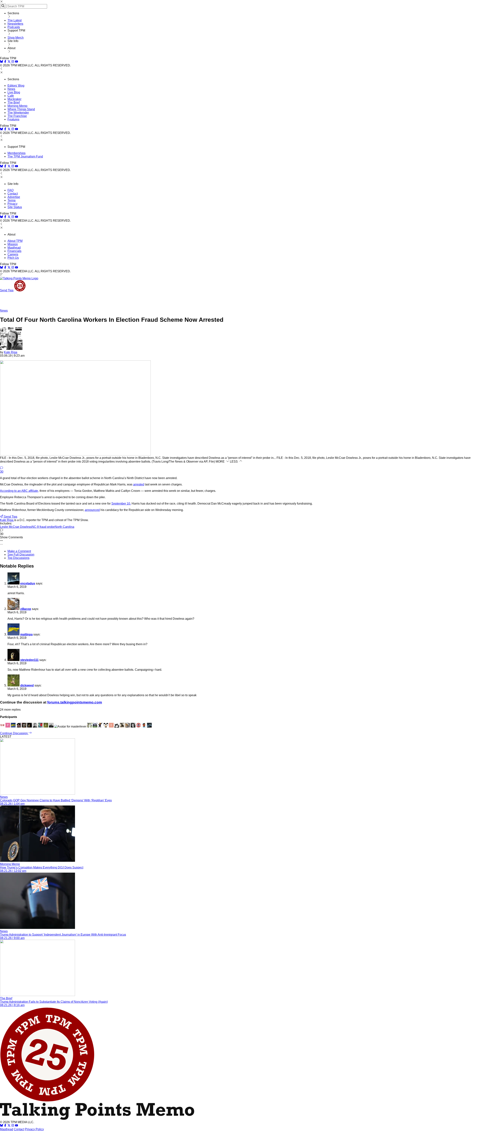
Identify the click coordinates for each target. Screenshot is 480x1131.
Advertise (14, 197)
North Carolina (64, 526)
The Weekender (18, 112)
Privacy (12, 203)
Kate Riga (10, 352)
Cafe (11, 95)
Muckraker (14, 99)
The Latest (15, 20)
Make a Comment (19, 551)
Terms (12, 200)
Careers (13, 254)
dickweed (27, 685)
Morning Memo (17, 105)
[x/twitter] (9, 62)
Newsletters (15, 23)
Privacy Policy (34, 1129)
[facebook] (5, 62)
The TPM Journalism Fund (25, 156)
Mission (13, 244)
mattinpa (26, 634)
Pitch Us (13, 257)
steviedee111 (29, 660)
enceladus (27, 583)
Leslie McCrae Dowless (16, 526)
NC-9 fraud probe (43, 526)
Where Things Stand (21, 109)
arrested (138, 484)
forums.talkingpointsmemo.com (74, 702)
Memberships (17, 153)
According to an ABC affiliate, (19, 490)
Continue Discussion (14, 733)
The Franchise (17, 116)
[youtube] (16, 62)
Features (13, 119)
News (11, 89)
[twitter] (9, 1125)
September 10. (121, 503)
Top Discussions (18, 558)
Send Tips (7, 290)
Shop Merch (16, 37)
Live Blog (14, 92)
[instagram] (12, 62)
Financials (14, 251)
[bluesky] (1, 62)
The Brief (14, 102)
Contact (13, 193)
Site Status (15, 207)
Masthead (14, 247)
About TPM (15, 240)
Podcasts (14, 27)
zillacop (25, 608)
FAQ (11, 190)
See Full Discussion (21, 554)
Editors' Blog (16, 85)
